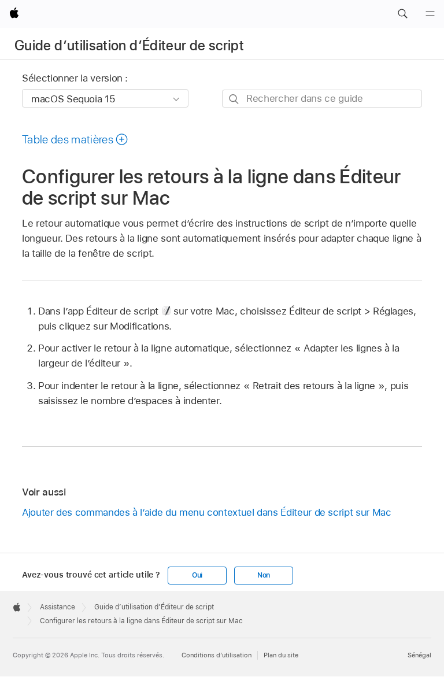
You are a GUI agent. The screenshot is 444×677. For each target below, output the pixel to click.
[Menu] (430, 14)
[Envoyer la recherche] (234, 99)
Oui (197, 575)
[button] (402, 14)
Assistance (57, 607)
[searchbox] (322, 99)
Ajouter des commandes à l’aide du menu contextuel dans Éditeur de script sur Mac (206, 512)
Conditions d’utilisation (216, 655)
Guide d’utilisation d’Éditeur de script (129, 45)
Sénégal (419, 655)
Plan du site (281, 655)
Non (263, 575)
